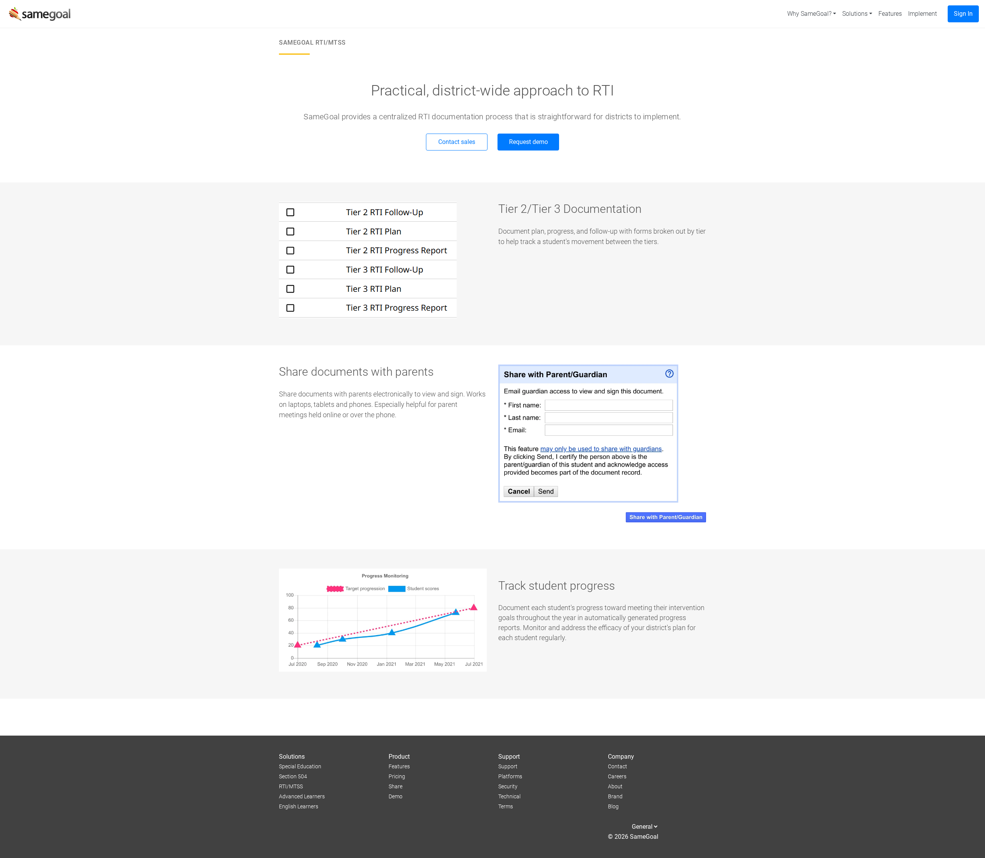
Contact (617, 766)
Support (508, 766)
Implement (922, 13)
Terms (505, 806)
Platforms (510, 776)
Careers (617, 776)
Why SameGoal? (809, 13)
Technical (509, 796)
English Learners (298, 806)
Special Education (300, 766)
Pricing (397, 776)
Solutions (855, 13)
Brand (615, 796)
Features (890, 13)
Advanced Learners (302, 796)
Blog (613, 806)
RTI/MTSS (291, 786)
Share (395, 786)
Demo (395, 796)
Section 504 (293, 776)
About (615, 786)
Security (508, 786)
